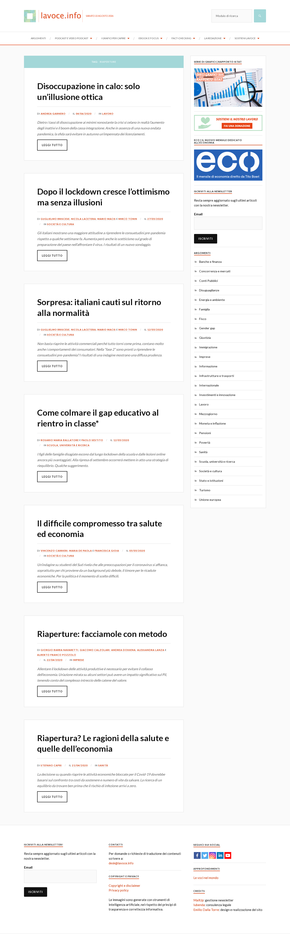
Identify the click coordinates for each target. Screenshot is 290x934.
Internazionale (209, 385)
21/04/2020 (80, 765)
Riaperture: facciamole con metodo (102, 634)
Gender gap (207, 328)
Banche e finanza (210, 261)
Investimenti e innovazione (217, 395)
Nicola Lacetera (83, 218)
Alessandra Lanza (150, 650)
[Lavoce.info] (55, 16)
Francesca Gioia (107, 550)
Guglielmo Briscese (55, 218)
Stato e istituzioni (211, 480)
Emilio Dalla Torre (206, 910)
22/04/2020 (54, 660)
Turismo (204, 490)
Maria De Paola (80, 550)
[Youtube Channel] (227, 855)
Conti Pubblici (208, 280)
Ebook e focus (149, 38)
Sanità (103, 765)
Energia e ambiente (212, 300)
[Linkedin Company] (220, 855)
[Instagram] (212, 855)
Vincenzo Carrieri (54, 550)
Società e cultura (60, 224)
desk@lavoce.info (121, 863)
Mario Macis (106, 218)
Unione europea (210, 499)
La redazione (213, 38)
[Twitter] (204, 855)
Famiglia (204, 309)
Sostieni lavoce (245, 38)
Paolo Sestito (92, 440)
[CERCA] (260, 15)
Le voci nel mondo (205, 878)
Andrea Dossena (123, 650)
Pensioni (205, 433)
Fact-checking (181, 38)
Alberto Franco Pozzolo (56, 654)
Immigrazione (208, 347)
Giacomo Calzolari (95, 650)
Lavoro (108, 113)
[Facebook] (197, 855)
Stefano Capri (51, 765)
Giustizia (205, 337)
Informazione (208, 366)
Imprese (78, 660)
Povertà (204, 442)
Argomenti (38, 38)
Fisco (202, 319)
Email (198, 214)
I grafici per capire (113, 38)
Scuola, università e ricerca (68, 445)
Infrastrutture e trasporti (216, 376)
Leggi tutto (52, 145)
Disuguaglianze (209, 290)
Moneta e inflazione (212, 423)
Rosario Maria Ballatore (60, 440)
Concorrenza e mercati (214, 271)
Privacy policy (119, 890)
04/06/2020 (84, 113)
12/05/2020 (155, 329)
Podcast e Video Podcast (71, 38)
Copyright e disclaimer (124, 885)
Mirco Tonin (127, 218)
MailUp (198, 900)
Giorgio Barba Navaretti (59, 650)
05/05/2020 (137, 550)
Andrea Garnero (53, 113)
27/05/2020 (155, 218)
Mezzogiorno (208, 414)
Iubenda (199, 905)
